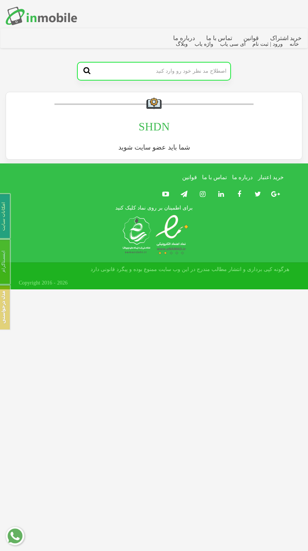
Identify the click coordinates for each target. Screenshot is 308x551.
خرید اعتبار (271, 177)
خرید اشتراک (286, 38)
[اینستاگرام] (201, 195)
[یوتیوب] (164, 195)
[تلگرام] (182, 195)
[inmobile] (41, 16)
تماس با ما (219, 38)
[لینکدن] (219, 195)
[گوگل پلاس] (274, 195)
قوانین (251, 38)
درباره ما (184, 38)
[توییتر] (256, 195)
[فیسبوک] (237, 195)
